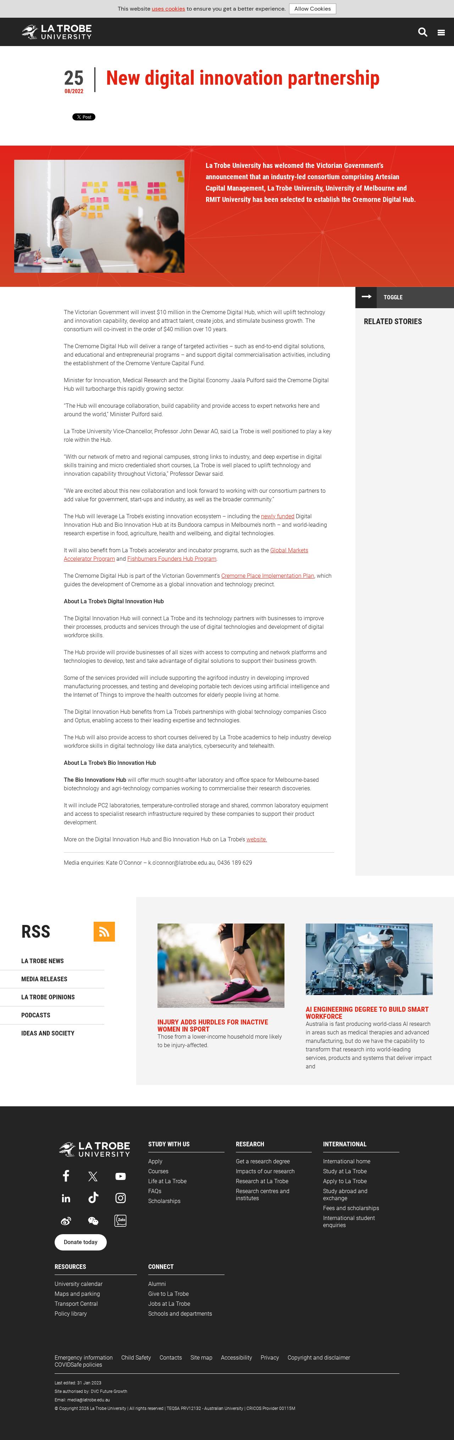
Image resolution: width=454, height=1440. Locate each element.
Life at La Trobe (167, 1181)
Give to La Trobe (168, 1294)
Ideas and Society (47, 1033)
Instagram (120, 1198)
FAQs (154, 1191)
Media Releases (44, 979)
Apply (155, 1161)
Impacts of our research (265, 1171)
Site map (201, 1357)
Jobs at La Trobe (169, 1303)
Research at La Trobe (262, 1181)
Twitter (93, 1175)
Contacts (171, 1357)
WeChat (93, 1221)
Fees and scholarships (351, 1208)
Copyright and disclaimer (319, 1357)
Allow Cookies (312, 8)
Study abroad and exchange (345, 1195)
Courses (158, 1171)
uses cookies (168, 8)
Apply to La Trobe (345, 1181)
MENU (441, 32)
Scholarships (164, 1201)
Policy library (71, 1313)
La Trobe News (42, 961)
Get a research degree (263, 1161)
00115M (287, 1408)
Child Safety (136, 1357)
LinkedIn (66, 1198)
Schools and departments (180, 1313)
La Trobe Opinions (48, 997)
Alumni (157, 1284)
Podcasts (35, 1015)
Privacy (270, 1357)
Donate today (81, 1242)
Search (423, 32)
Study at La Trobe (345, 1171)
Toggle (393, 297)
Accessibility (236, 1357)
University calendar (79, 1284)
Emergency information (84, 1357)
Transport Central (76, 1303)
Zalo (120, 1221)
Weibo (66, 1221)
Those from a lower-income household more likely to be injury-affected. (219, 1033)
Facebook (66, 1175)
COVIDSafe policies (78, 1364)
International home (346, 1161)
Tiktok (93, 1198)
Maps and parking (77, 1294)
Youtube (120, 1175)
